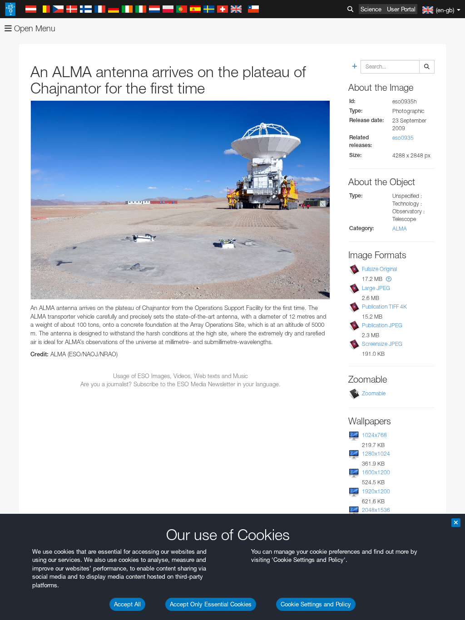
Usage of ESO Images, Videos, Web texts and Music (180, 375)
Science (371, 9)
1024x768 (374, 435)
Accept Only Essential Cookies (211, 604)
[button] (388, 279)
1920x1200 (376, 491)
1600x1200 (376, 472)
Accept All (127, 604)
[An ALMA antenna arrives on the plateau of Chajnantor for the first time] (180, 200)
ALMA (399, 228)
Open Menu (33, 28)
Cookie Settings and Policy (316, 604)
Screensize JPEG (382, 343)
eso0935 (403, 137)
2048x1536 (376, 510)
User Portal (401, 9)
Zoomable (374, 393)
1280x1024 (376, 453)
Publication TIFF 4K (384, 306)
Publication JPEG (382, 325)
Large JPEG (376, 288)
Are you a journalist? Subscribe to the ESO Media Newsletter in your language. (180, 384)
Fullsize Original (379, 269)
